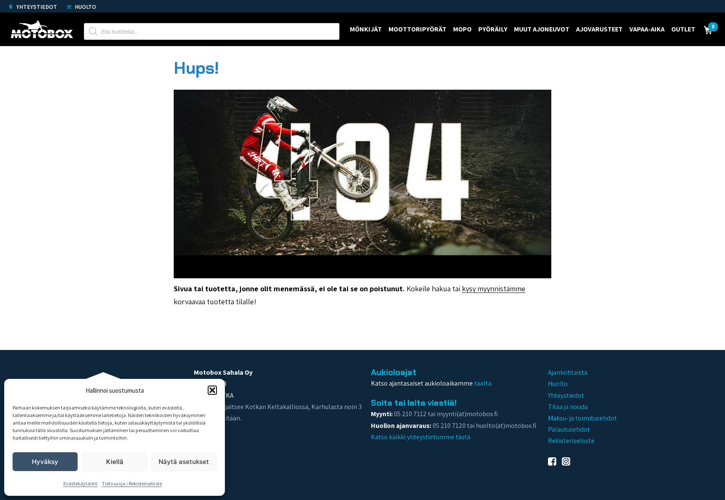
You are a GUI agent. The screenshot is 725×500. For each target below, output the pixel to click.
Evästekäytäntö (80, 483)
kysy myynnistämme (493, 288)
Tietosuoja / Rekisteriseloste (132, 483)
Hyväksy (45, 462)
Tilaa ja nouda (568, 406)
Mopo (462, 29)
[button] (212, 390)
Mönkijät (366, 29)
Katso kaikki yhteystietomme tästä (420, 437)
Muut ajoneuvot (541, 29)
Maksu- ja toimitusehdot (582, 418)
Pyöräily (492, 29)
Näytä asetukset (184, 462)
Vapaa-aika (647, 29)
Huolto (84, 6)
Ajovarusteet (599, 29)
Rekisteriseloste (571, 440)
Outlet (683, 29)
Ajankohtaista (567, 372)
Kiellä (114, 462)
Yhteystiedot (36, 6)
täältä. (483, 383)
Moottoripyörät (417, 29)
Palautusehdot (569, 429)
